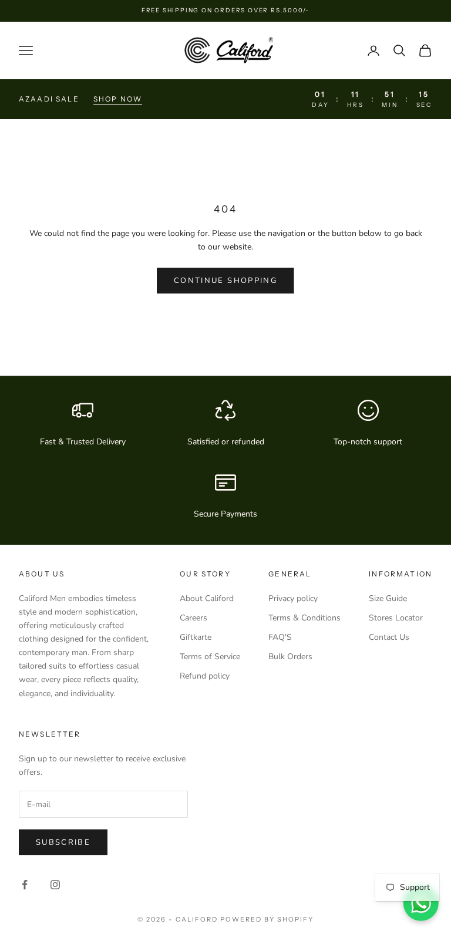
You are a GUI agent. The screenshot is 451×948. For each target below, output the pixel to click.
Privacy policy (293, 598)
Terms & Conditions (304, 617)
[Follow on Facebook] (25, 884)
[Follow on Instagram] (55, 884)
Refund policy (205, 676)
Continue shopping (225, 280)
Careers (193, 617)
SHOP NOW (117, 99)
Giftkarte (195, 637)
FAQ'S (280, 637)
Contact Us (389, 637)
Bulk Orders (290, 656)
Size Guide (388, 598)
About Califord (207, 598)
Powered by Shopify (267, 919)
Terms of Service (210, 656)
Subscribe (63, 842)
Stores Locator (396, 617)
